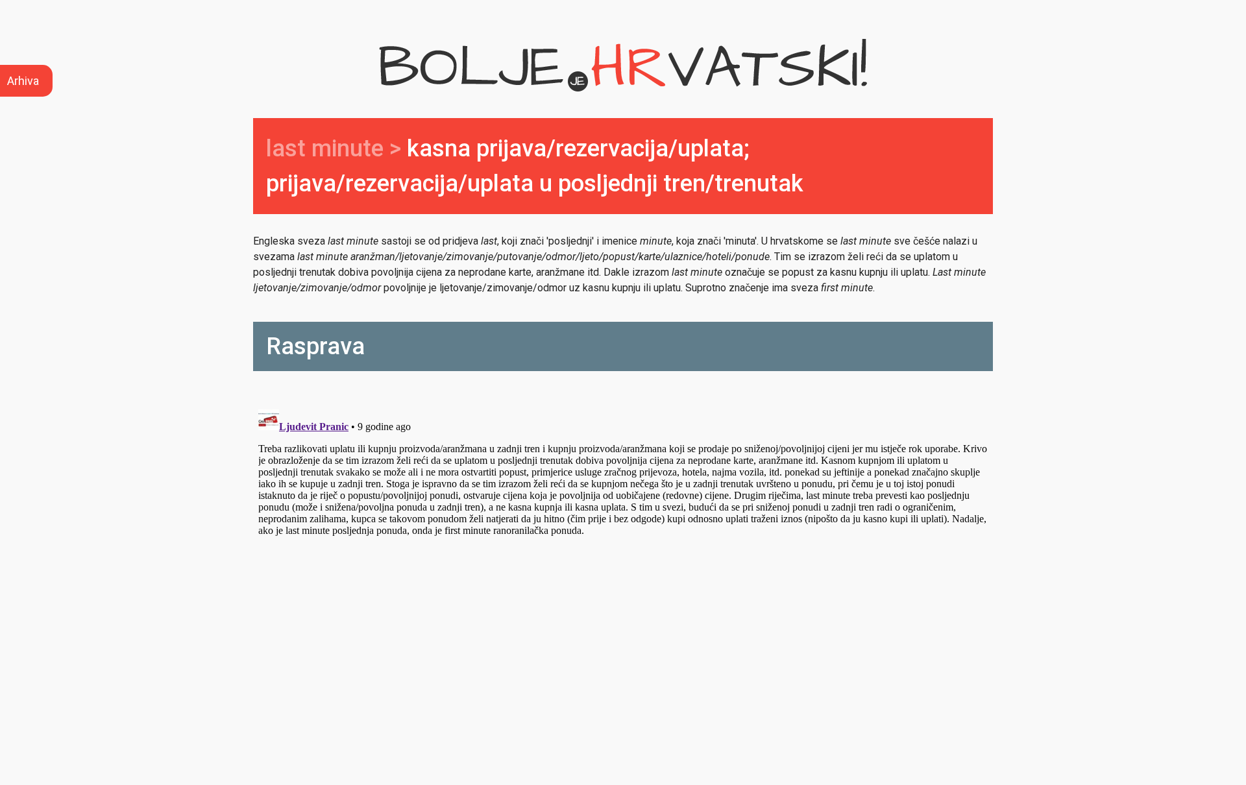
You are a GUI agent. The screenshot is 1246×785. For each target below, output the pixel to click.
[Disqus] (623, 566)
